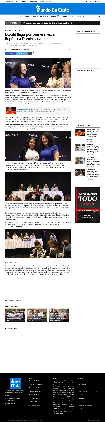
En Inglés (55, 388)
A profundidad (56, 381)
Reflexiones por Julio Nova (59, 402)
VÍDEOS (35, 16)
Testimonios (67, 409)
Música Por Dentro (35, 395)
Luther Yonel (33, 401)
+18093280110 (11, 400)
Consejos (61, 385)
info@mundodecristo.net (13, 398)
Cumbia (72, 384)
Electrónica (71, 386)
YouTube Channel (58, 413)
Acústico (72, 381)
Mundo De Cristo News (36, 388)
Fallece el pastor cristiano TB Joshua (36, 23)
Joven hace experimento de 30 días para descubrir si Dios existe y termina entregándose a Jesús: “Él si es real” (93, 149)
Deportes (60, 386)
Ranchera (55, 400)
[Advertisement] (38, 287)
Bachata (69, 383)
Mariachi (60, 394)
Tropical (60, 411)
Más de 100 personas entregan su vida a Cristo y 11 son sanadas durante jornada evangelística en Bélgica (93, 161)
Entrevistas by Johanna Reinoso (60, 390)
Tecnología (71, 406)
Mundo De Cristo (34, 381)
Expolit (54, 392)
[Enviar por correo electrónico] (29, 53)
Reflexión (71, 401)
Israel (73, 392)
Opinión (63, 399)
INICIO (21, 16)
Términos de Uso (33, 1)
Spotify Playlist (56, 406)
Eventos (71, 390)
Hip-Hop (69, 392)
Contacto (17, 1)
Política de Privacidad (45, 1)
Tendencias (17, 30)
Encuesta (63, 388)
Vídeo (71, 411)
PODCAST (53, 16)
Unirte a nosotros (34, 405)
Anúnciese (24, 1)
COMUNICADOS (66, 16)
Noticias (10, 30)
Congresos (55, 385)
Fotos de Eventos (61, 392)
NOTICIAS (43, 16)
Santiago (72, 404)
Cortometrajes (67, 384)
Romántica (64, 404)
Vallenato (66, 411)
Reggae (72, 402)
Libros (54, 394)
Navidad (65, 397)
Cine (73, 383)
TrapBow (55, 411)
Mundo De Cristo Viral (36, 384)
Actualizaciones (65, 381)
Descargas (65, 386)
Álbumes (63, 383)
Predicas (69, 399)
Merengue (65, 394)
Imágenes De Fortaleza (36, 391)
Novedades (56, 399)
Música (72, 394)
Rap (63, 401)
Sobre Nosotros (9, 1)
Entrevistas (71, 388)
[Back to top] (101, 418)
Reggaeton (56, 404)
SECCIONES (78, 16)
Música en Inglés (57, 397)
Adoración (56, 383)
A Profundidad (33, 398)
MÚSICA (28, 16)
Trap (73, 409)
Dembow (55, 386)
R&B (73, 399)
